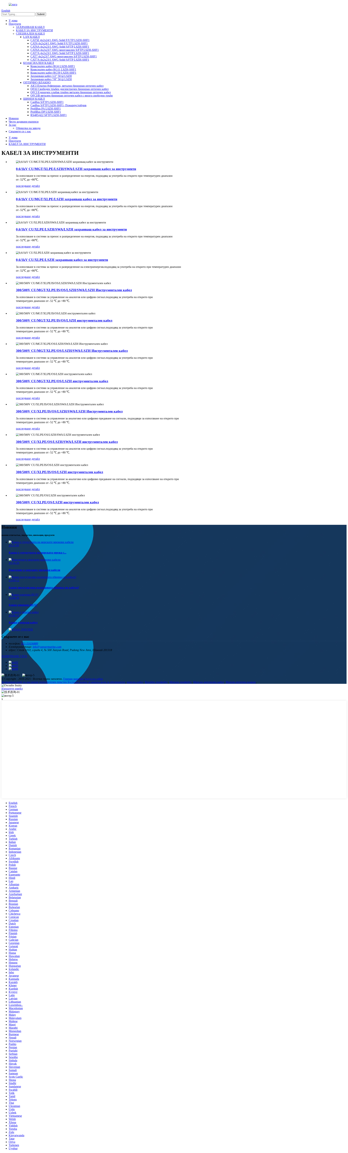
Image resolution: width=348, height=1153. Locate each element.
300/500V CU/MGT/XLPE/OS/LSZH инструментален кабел (62, 381)
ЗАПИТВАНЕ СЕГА (14, 656)
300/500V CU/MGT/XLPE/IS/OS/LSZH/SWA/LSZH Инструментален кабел (74, 290)
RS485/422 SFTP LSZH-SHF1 (48, 115)
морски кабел (135, 682)
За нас (12, 124)
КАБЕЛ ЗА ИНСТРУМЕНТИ (34, 30)
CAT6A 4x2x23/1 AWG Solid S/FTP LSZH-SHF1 (59, 46)
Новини (14, 118)
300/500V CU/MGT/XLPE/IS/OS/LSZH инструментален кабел (64, 320)
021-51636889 (29, 643)
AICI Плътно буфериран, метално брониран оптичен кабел (66, 85)
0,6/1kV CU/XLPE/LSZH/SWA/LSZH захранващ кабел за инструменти (71, 229)
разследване (23, 185)
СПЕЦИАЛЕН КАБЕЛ (30, 33)
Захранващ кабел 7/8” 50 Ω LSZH (51, 79)
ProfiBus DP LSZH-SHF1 (45, 111)
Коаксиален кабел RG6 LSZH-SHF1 (52, 66)
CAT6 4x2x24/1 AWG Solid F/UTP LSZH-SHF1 (59, 43)
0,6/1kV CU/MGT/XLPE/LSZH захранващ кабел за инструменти (66, 199)
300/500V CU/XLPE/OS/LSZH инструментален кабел (57, 502)
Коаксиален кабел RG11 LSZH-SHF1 (53, 69)
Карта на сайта (93, 678)
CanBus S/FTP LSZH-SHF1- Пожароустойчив (58, 105)
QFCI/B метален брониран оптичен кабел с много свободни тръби (71, 95)
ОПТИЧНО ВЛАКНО (37, 82)
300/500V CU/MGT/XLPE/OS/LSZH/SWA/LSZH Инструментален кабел (72, 351)
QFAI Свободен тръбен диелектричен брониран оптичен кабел (69, 89)
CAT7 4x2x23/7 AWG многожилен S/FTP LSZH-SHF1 (63, 56)
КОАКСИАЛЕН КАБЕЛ (38, 62)
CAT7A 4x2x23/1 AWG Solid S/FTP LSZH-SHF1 (59, 53)
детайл (36, 185)
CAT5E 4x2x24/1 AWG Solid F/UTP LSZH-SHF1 (60, 40)
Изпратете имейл (12, 688)
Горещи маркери (73, 678)
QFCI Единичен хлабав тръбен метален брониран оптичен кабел (70, 92)
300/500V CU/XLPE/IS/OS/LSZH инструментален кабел (59, 472)
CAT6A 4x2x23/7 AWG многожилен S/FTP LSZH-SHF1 (64, 49)
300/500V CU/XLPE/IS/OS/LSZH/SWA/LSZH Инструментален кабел (69, 411)
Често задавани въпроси (24, 121)
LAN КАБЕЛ (31, 36)
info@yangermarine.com (47, 646)
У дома (13, 20)
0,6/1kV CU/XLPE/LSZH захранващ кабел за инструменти (62, 260)
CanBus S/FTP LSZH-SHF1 (47, 102)
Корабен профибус (156, 682)
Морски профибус (180, 682)
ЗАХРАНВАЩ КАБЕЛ (30, 27)
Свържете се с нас (20, 131)
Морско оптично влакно (241, 682)
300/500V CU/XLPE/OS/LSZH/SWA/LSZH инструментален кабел (67, 442)
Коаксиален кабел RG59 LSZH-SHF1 (53, 72)
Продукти (15, 23)
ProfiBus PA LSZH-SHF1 (45, 108)
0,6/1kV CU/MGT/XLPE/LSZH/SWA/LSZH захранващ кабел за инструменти (76, 169)
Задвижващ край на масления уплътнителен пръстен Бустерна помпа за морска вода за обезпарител (63, 682)
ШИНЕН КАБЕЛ (34, 98)
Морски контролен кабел (208, 682)
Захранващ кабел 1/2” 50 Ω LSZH (51, 76)
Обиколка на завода (28, 128)
